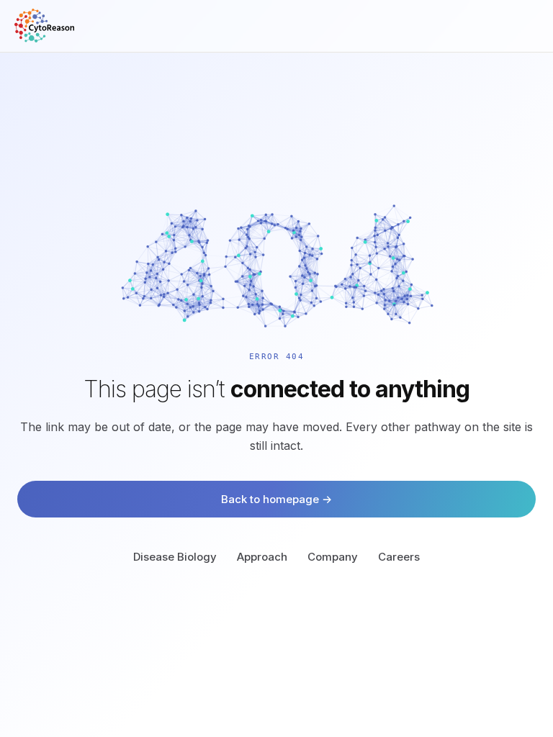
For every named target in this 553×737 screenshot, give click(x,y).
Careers (399, 557)
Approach (262, 557)
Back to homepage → (276, 499)
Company (332, 557)
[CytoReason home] (44, 25)
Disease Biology (175, 557)
